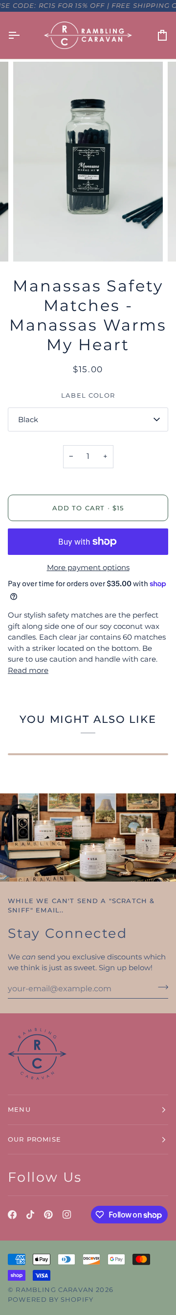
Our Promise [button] (34, 1139)
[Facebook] (12, 1214)
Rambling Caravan (55, 1289)
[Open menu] (22, 35)
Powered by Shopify (50, 1299)
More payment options (88, 567)
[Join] (160, 987)
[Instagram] (67, 1214)
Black (28, 419)
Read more (28, 670)
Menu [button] (19, 1109)
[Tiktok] (30, 1214)
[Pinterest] (48, 1214)
